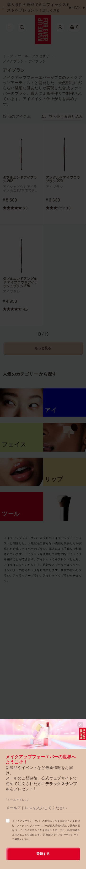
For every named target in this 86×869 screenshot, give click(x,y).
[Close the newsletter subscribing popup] (80, 725)
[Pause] (2, 7)
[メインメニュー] (10, 27)
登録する (43, 854)
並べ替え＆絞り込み (65, 116)
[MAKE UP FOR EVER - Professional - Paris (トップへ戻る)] (43, 29)
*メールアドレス (17, 799)
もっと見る (43, 348)
